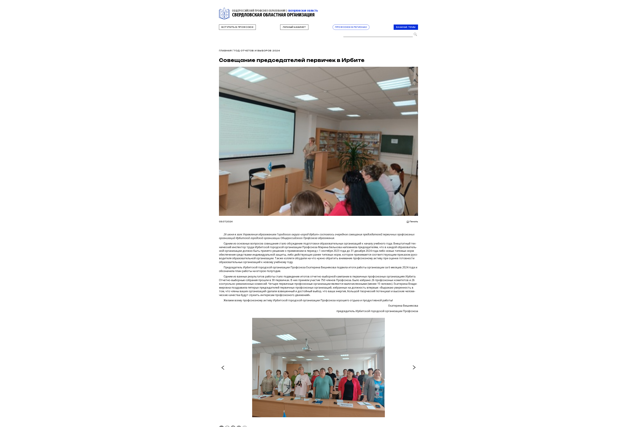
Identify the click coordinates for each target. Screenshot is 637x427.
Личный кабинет (294, 27)
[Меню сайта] (415, 9)
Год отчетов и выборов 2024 (257, 50)
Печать (414, 222)
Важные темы (406, 27)
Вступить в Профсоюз (237, 27)
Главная (225, 50)
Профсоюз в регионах (351, 27)
